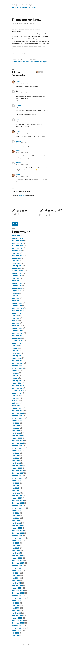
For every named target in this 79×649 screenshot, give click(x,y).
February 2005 (17, 555)
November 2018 (18, 256)
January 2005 (17, 558)
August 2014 (16, 291)
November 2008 (18, 443)
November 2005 (18, 533)
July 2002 (15, 633)
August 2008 (17, 450)
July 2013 (15, 316)
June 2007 (16, 486)
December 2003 (18, 590)
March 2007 (16, 493)
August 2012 (16, 343)
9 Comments (32, 23)
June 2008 (16, 455)
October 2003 (17, 595)
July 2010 (15, 396)
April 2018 (15, 261)
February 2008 (17, 465)
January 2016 (17, 276)
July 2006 (15, 513)
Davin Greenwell (17, 5)
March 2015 (16, 281)
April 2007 (16, 490)
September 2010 (18, 391)
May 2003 (15, 608)
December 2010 (18, 386)
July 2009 (15, 423)
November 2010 (18, 388)
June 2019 (15, 253)
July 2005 (15, 543)
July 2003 (15, 603)
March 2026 (16, 236)
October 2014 (17, 288)
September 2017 (18, 271)
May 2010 (15, 401)
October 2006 (17, 505)
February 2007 (17, 495)
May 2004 (15, 578)
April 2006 (16, 520)
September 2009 (18, 418)
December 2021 (18, 246)
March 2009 (16, 433)
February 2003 (17, 615)
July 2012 (15, 346)
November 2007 (18, 473)
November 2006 (18, 503)
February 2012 (17, 356)
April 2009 (16, 431)
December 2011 (17, 361)
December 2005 (18, 530)
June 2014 (15, 296)
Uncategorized (31, 53)
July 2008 (15, 453)
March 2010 (16, 406)
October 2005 (17, 535)
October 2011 (17, 366)
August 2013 (16, 313)
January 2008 (17, 468)
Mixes (34, 7)
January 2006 (17, 528)
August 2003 (17, 600)
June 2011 (15, 376)
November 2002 (18, 623)
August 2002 (17, 630)
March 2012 (16, 353)
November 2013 (18, 311)
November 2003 (18, 593)
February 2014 (17, 303)
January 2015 (17, 286)
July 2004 (15, 573)
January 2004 (17, 588)
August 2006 (17, 510)
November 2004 (18, 563)
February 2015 (17, 283)
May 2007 (15, 488)
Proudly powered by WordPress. (27, 644)
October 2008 (17, 446)
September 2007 (18, 478)
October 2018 (17, 258)
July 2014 (15, 293)
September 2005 (18, 538)
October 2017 (17, 268)
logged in (21, 195)
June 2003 (16, 605)
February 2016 (17, 273)
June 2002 (16, 635)
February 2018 (17, 266)
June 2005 (16, 545)
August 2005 (17, 540)
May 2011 (15, 378)
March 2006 (16, 523)
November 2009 (18, 413)
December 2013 (18, 308)
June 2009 (16, 426)
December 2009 (18, 411)
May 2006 (15, 518)
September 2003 (18, 598)
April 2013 (15, 323)
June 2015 (15, 278)
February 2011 (17, 381)
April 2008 (16, 461)
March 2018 (16, 263)
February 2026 (17, 238)
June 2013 (15, 318)
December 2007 (18, 471)
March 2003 (16, 613)
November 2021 (18, 248)
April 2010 (15, 403)
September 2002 (18, 628)
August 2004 (17, 570)
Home (14, 7)
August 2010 (16, 393)
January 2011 (16, 383)
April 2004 (16, 580)
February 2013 (17, 328)
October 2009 (17, 415)
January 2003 (17, 618)
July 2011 (15, 373)
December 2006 (18, 500)
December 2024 (18, 241)
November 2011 (17, 363)
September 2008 (18, 448)
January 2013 (17, 331)
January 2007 (17, 498)
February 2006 (17, 525)
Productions (26, 7)
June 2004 (16, 575)
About (19, 7)
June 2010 (15, 398)
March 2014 (16, 301)
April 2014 (15, 298)
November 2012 (18, 336)
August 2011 (16, 371)
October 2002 (17, 625)
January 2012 (17, 358)
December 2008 (18, 440)
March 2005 (16, 553)
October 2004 (17, 565)
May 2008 (15, 458)
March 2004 (16, 583)
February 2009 (17, 436)
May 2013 (15, 321)
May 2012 (15, 348)
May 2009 (15, 428)
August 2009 (17, 421)
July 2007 (15, 483)
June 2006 (16, 515)
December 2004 (18, 560)
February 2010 (17, 408)
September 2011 (18, 368)
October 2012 (17, 338)
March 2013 (16, 326)
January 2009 (17, 438)
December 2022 (18, 243)
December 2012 (18, 333)
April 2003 (16, 610)
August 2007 (16, 480)
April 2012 (15, 351)
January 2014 (17, 306)
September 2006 (18, 508)
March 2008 (16, 463)
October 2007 (17, 475)
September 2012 (18, 341)
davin (14, 23)
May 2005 (15, 548)
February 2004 (17, 585)
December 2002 (18, 620)
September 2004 (18, 568)
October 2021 (17, 251)
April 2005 (16, 550)
